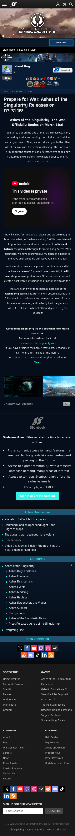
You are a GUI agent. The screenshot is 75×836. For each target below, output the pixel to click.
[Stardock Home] (13, 4)
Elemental (46, 684)
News (6, 758)
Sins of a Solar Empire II (54, 694)
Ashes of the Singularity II (56, 679)
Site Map (61, 829)
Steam (37, 362)
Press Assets (10, 763)
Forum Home (9, 50)
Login (33, 50)
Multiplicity (9, 705)
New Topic (61, 42)
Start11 (7, 689)
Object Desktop (11, 679)
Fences (7, 694)
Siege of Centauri (51, 715)
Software (10, 672)
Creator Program (12, 768)
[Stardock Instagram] (47, 648)
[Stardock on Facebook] (27, 648)
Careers (7, 753)
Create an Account (55, 748)
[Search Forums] (71, 4)
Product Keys (52, 753)
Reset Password (54, 758)
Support (51, 730)
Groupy (7, 710)
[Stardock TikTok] (37, 655)
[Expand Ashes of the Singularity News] (7, 619)
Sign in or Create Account (37, 495)
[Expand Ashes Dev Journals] (7, 582)
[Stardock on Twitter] (20, 648)
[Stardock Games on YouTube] (34, 648)
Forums (7, 779)
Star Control (48, 700)
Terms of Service (35, 829)
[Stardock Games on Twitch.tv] (41, 648)
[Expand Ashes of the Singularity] (2, 566)
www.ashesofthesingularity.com (37, 343)
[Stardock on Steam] (54, 648)
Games (46, 672)
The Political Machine (53, 705)
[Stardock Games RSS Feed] (51, 655)
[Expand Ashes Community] (7, 577)
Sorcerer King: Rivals (53, 720)
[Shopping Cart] (64, 4)
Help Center (51, 737)
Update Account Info (57, 763)
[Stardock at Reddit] (23, 655)
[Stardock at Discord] (30, 655)
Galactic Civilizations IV (54, 689)
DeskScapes (10, 700)
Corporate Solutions (14, 684)
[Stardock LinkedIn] (44, 655)
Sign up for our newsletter (22, 804)
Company (10, 730)
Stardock (55, 357)
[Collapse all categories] (71, 565)
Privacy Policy (16, 829)
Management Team (14, 748)
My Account (52, 742)
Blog (5, 742)
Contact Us (9, 773)
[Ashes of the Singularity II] (37, 23)
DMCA (50, 829)
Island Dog (21, 66)
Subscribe (54, 811)
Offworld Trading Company (56, 710)
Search (23, 50)
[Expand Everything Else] (2, 630)
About (6, 737)
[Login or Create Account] (58, 4)
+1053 (7, 78)
